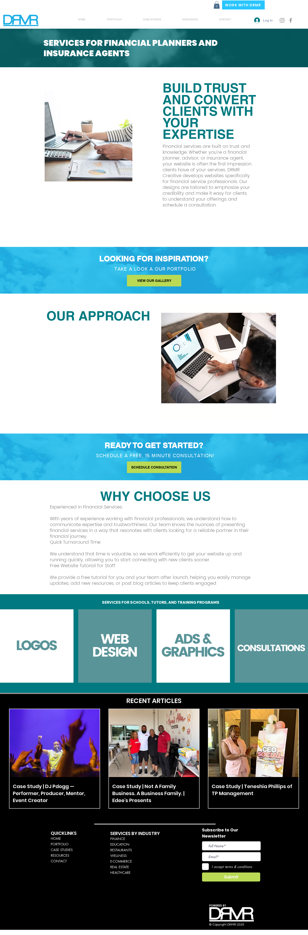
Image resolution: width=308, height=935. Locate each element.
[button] (217, 5)
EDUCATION (119, 844)
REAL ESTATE (119, 867)
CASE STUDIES (62, 850)
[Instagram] (282, 20)
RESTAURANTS (121, 850)
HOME (56, 838)
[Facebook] (290, 20)
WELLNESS (118, 856)
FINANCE (117, 839)
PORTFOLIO (60, 844)
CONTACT (59, 861)
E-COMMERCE (121, 861)
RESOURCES (60, 855)
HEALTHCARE (120, 872)
